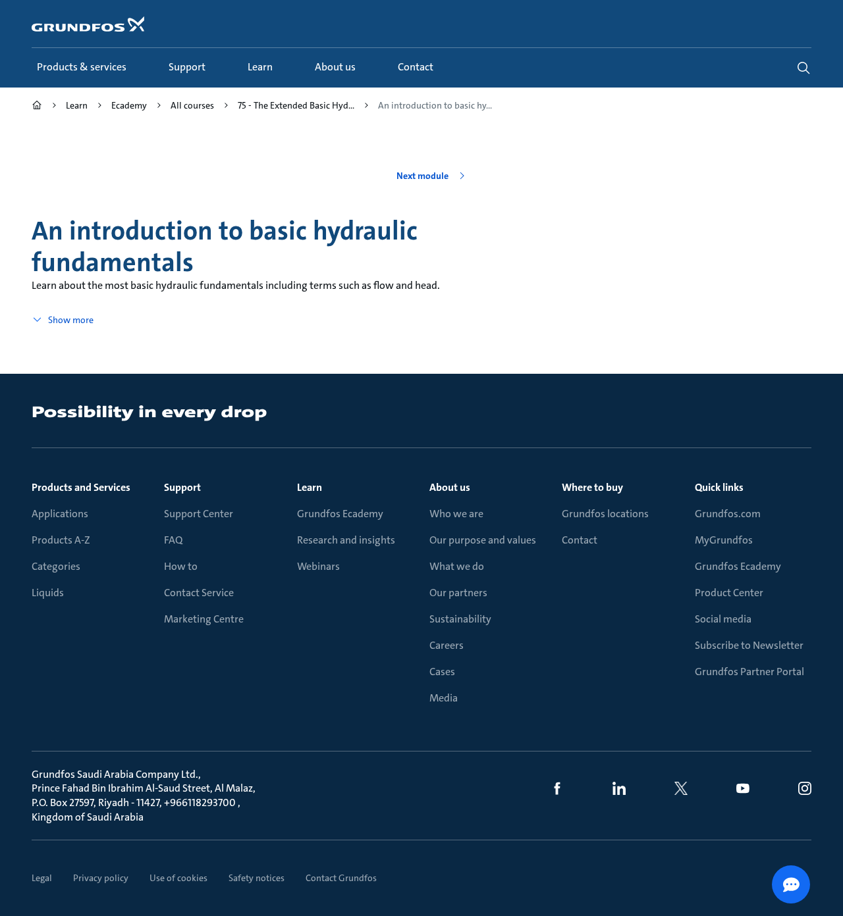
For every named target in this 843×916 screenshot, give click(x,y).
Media (443, 698)
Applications (60, 514)
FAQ (173, 540)
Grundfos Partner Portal (749, 671)
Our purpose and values (482, 540)
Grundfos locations (605, 514)
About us (449, 487)
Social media (723, 619)
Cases (442, 671)
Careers (446, 645)
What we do (456, 566)
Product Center (729, 592)
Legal (42, 878)
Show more (71, 320)
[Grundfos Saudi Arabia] (37, 107)
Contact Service (199, 592)
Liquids (48, 592)
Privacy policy (100, 878)
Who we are (456, 514)
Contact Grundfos (341, 878)
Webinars (318, 566)
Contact (579, 540)
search (803, 67)
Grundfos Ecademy (340, 514)
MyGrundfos (724, 540)
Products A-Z (61, 540)
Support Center (198, 514)
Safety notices (257, 878)
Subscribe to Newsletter (749, 645)
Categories (56, 566)
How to (181, 566)
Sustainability (460, 619)
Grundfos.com (728, 514)
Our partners (458, 592)
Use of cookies (178, 878)
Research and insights (346, 540)
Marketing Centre (204, 619)
